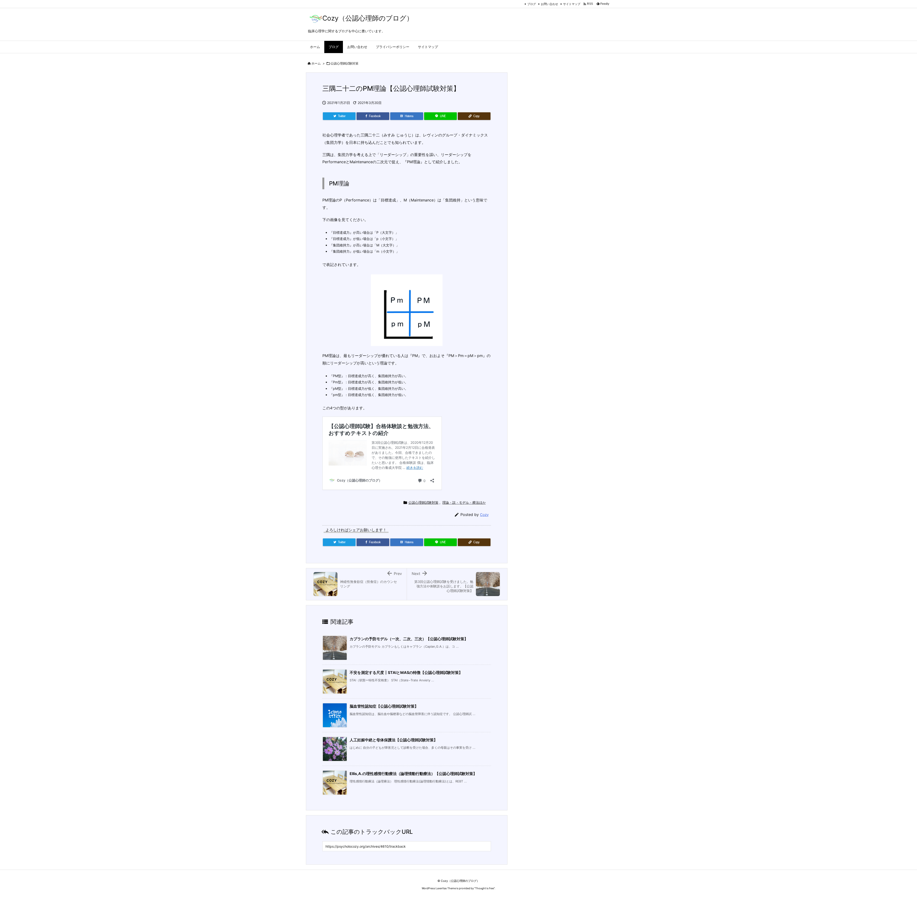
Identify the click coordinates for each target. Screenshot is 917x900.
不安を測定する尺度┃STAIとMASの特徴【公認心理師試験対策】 (406, 672)
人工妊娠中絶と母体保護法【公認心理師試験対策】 (393, 739)
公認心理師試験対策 (344, 63)
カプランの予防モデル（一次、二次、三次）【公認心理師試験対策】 (409, 638)
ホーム (316, 63)
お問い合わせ (549, 4)
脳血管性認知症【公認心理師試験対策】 (384, 706)
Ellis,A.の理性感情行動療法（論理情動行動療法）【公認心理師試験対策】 (413, 773)
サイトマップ (571, 4)
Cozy (484, 514)
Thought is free (484, 888)
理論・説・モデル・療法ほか (464, 502)
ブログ (531, 4)
